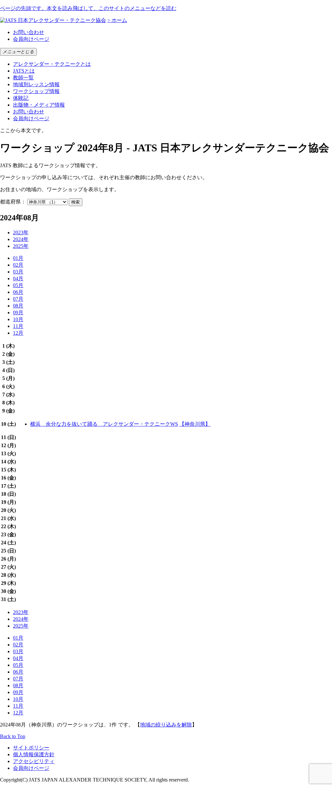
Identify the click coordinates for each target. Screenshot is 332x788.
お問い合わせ (28, 32)
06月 (18, 292)
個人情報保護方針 (33, 754)
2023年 (21, 232)
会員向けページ (31, 39)
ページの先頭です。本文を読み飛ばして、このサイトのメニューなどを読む (88, 8)
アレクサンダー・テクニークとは (52, 64)
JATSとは (24, 71)
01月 (18, 258)
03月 (18, 271)
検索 (75, 202)
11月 (18, 326)
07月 (18, 299)
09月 (18, 312)
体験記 (21, 98)
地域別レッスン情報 (36, 84)
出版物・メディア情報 (39, 105)
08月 (18, 305)
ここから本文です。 (23, 130)
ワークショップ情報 (36, 91)
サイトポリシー (31, 747)
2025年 (21, 246)
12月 (18, 333)
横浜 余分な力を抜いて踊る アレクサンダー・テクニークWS (104, 424)
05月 (18, 285)
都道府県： (13, 201)
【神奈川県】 (194, 424)
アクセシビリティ (33, 761)
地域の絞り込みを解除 (166, 724)
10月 (18, 319)
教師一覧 (23, 77)
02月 (18, 265)
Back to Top (12, 736)
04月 (18, 278)
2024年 (21, 239)
